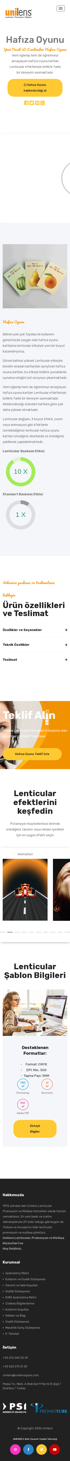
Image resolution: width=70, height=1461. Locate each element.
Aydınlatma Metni (17, 1273)
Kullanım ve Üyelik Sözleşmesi (25, 1279)
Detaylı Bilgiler (35, 1128)
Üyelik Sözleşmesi (17, 1321)
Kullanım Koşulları (17, 1309)
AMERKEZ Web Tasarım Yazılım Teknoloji (35, 1438)
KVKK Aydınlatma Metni (20, 1297)
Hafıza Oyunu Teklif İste (32, 754)
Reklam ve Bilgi (15, 1315)
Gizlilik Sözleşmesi (17, 1291)
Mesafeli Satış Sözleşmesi (22, 1327)
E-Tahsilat (12, 1333)
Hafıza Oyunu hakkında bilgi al (35, 87)
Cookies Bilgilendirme (19, 1303)
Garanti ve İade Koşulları (21, 1285)
